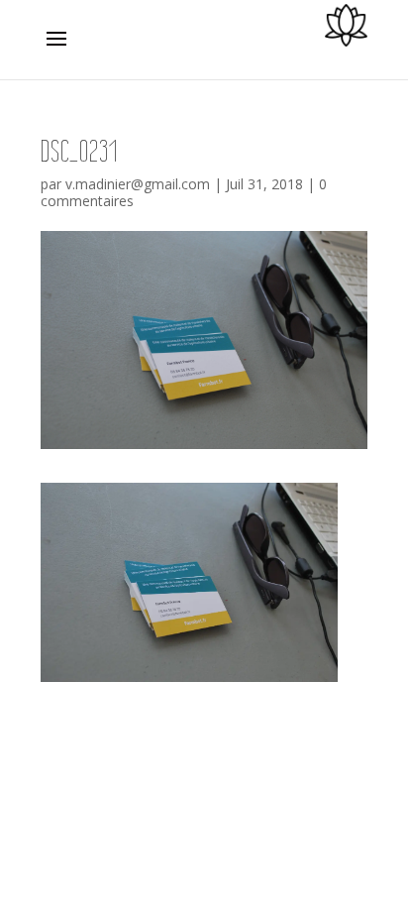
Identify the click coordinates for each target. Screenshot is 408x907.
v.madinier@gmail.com (137, 183)
